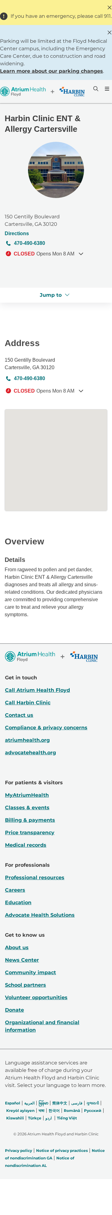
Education (18, 902)
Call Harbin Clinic (27, 703)
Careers (15, 890)
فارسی (76, 1103)
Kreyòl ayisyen (20, 1110)
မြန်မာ (43, 1103)
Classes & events (27, 808)
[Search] (95, 88)
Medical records (25, 845)
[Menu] (106, 88)
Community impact (30, 972)
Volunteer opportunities (36, 997)
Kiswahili (15, 1118)
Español (12, 1103)
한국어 (54, 1110)
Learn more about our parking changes (51, 71)
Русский (92, 1110)
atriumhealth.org (27, 740)
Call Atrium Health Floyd (37, 690)
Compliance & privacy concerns (46, 728)
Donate (14, 1010)
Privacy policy (18, 1150)
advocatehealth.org (30, 753)
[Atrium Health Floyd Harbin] (42, 91)
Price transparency (29, 833)
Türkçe (34, 1118)
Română (72, 1110)
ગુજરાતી (92, 1103)
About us (17, 947)
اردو (48, 1118)
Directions (17, 233)
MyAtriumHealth (27, 795)
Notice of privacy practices (62, 1150)
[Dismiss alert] (109, 7)
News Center (22, 960)
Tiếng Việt (67, 1118)
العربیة (29, 1103)
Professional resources (34, 877)
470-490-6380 (29, 243)
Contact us (19, 715)
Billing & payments (30, 820)
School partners (25, 985)
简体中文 (59, 1103)
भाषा (41, 1110)
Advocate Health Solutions (40, 915)
